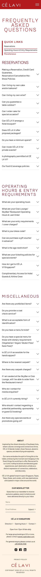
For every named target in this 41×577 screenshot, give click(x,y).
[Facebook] (20, 550)
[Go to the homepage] (20, 565)
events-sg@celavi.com (26, 537)
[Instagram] (16, 549)
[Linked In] (25, 549)
